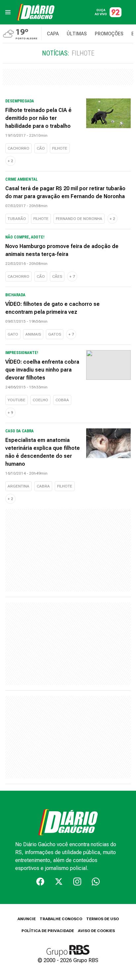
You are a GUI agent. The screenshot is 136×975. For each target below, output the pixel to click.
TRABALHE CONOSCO (61, 919)
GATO (13, 334)
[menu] (8, 12)
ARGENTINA (18, 486)
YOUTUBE (16, 400)
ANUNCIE (26, 919)
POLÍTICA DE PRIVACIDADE (47, 930)
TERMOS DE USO (102, 919)
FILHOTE (59, 148)
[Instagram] (77, 881)
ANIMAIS (33, 334)
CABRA (43, 486)
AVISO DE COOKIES (96, 930)
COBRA (62, 400)
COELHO (40, 400)
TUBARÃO (17, 218)
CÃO (41, 148)
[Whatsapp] (96, 881)
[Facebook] (40, 881)
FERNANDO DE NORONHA (79, 218)
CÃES (57, 276)
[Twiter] (59, 881)
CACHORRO (18, 148)
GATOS (54, 334)
